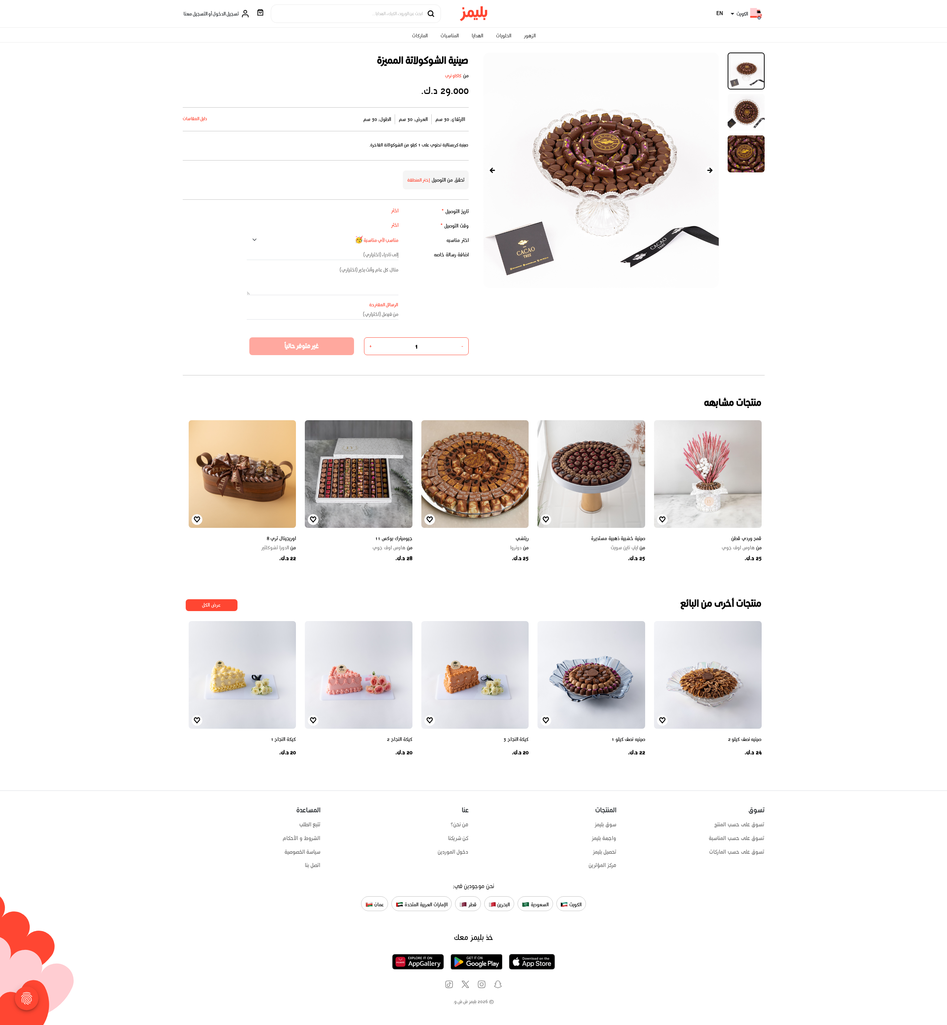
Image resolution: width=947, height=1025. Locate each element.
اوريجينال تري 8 (281, 538)
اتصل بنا (313, 865)
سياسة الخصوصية (302, 852)
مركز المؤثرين (603, 865)
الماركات (420, 35)
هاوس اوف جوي (741, 547)
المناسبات (450, 35)
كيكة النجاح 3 (516, 739)
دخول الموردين (453, 852)
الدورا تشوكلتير (278, 547)
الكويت (575, 904)
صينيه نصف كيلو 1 (628, 739)
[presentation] (492, 170)
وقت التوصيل (454, 225)
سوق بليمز (605, 824)
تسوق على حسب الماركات (736, 852)
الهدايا (477, 35)
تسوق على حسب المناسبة (736, 838)
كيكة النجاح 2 (399, 739)
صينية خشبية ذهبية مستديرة (618, 538)
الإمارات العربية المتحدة (425, 904)
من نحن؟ (460, 824)
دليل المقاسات (195, 118)
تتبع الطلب (310, 824)
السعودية (539, 904)
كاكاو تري (453, 76)
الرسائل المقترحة (383, 304)
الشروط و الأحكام (302, 838)
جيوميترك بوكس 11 (393, 538)
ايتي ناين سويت (628, 547)
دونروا (519, 547)
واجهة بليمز (604, 838)
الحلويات (503, 35)
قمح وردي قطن (746, 538)
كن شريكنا (458, 838)
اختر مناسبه (457, 240)
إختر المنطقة (418, 180)
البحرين (503, 904)
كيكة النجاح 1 (283, 739)
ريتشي (522, 538)
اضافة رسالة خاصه (451, 254)
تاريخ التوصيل (455, 211)
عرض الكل (211, 604)
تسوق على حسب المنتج (739, 824)
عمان (378, 904)
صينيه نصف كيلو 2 (745, 739)
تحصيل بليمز (605, 852)
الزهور (530, 35)
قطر (471, 904)
